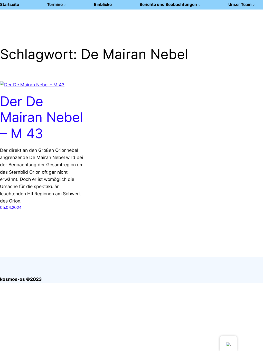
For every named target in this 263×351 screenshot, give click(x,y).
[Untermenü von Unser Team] (253, 5)
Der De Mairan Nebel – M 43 (41, 118)
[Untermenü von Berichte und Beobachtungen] (199, 5)
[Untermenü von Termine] (65, 5)
